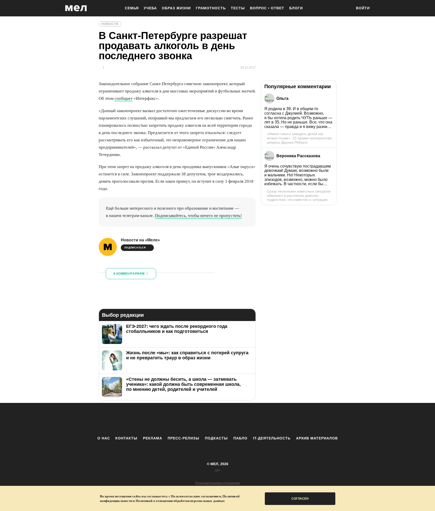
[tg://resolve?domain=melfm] (176, 419)
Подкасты (216, 438)
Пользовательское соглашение (217, 483)
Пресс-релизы (183, 438)
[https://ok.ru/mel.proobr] (245, 419)
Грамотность (211, 8)
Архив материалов (317, 438)
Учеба (150, 8)
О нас (103, 438)
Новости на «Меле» (140, 240)
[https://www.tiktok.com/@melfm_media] (217, 419)
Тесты (238, 8)
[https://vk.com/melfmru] (203, 419)
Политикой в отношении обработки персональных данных (180, 501)
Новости (110, 24)
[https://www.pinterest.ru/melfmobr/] (231, 419)
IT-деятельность (272, 438)
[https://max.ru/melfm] (259, 419)
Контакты (126, 438)
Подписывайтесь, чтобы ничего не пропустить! (198, 215)
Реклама (152, 438)
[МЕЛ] (76, 8)
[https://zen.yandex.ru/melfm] (190, 419)
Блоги (296, 8)
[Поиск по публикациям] (346, 9)
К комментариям (131, 273)
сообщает (123, 98)
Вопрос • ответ (267, 8)
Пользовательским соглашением (196, 496)
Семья (132, 8)
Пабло (240, 438)
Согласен (300, 498)
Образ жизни (176, 8)
